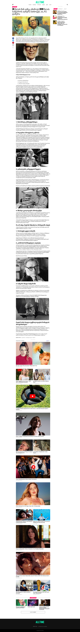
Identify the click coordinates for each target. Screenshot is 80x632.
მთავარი (30, 4)
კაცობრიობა (23, 337)
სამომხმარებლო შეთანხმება (42, 626)
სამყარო (34, 337)
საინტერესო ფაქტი (29, 337)
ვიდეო (47, 4)
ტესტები (43, 4)
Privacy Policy (35, 626)
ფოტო (50, 4)
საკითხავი (34, 4)
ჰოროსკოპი (39, 4)
